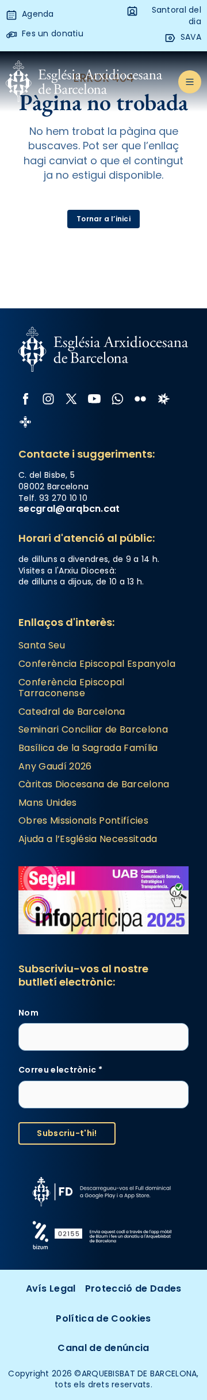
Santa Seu (41, 645)
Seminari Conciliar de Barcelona (93, 729)
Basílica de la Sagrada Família (88, 747)
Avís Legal (51, 1288)
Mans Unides (47, 802)
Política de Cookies (103, 1318)
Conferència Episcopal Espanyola (96, 663)
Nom (28, 1012)
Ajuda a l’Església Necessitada (88, 839)
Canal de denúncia (103, 1347)
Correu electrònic (60, 1070)
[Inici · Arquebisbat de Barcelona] (84, 82)
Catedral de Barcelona (71, 711)
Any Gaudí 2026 (54, 766)
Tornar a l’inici (103, 219)
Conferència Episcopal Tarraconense (71, 688)
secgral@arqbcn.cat (69, 508)
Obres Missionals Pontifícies (83, 820)
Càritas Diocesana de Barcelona (94, 784)
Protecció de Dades (133, 1288)
